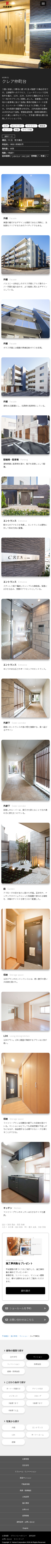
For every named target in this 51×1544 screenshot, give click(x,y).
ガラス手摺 (27, 129)
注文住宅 (13, 1357)
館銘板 (42, 125)
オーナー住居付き (13, 1388)
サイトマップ (19, 1539)
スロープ (37, 1396)
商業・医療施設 (25, 1490)
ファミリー (31, 125)
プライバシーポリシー (19, 1536)
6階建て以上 (13, 1410)
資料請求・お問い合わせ (26, 1522)
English (25, 1528)
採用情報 (25, 1516)
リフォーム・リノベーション (25, 1472)
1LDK (6, 125)
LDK (13, 1434)
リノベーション (13, 1364)
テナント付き (37, 1388)
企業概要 (5, 1536)
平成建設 (5, 1336)
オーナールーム (37, 1434)
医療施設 (37, 1364)
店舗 (13, 1442)
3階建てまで (13, 1403)
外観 (13, 1427)
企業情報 (25, 1459)
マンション (23, 1336)
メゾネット (13, 1396)
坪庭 (17, 129)
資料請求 (25, 1290)
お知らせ (25, 1509)
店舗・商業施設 (13, 1371)
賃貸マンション (25, 1478)
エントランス (37, 1427)
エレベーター (17, 125)
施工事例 (14, 1336)
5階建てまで (37, 1403)
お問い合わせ (7, 1539)
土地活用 (25, 1497)
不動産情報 (25, 1484)
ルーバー (7, 129)
